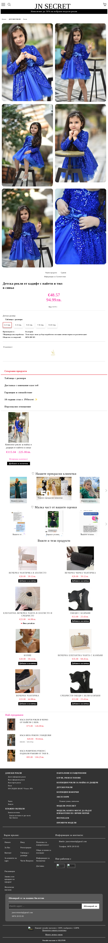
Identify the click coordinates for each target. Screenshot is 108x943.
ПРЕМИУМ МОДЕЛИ (67, 823)
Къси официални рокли (16, 780)
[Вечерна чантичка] (27, 681)
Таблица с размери (14, 319)
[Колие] (27, 641)
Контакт (8, 853)
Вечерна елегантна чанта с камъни (80, 655)
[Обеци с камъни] (80, 598)
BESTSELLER (63, 818)
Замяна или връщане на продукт (10, 879)
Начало (4, 19)
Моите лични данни (54, 935)
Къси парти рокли (14, 783)
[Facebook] (59, 852)
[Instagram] (64, 852)
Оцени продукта (51, 273)
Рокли (25, 19)
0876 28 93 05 (73, 847)
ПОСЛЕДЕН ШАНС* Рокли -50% (20, 789)
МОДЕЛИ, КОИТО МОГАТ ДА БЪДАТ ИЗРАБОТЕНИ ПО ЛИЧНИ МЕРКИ (74, 812)
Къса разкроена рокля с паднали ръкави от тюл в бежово (34, 752)
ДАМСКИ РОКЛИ (13, 773)
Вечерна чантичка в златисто (27, 573)
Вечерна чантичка (27, 695)
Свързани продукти (15, 371)
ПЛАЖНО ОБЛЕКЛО (15, 809)
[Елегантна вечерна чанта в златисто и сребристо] (27, 598)
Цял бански (13, 818)
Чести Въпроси (26, 861)
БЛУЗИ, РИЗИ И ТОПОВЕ (69, 778)
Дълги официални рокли (17, 777)
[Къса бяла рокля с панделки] (11, 740)
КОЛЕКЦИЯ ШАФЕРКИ (68, 792)
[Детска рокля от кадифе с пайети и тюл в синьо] (27, 62)
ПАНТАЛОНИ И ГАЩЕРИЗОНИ (71, 773)
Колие (27, 655)
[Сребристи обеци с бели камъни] (80, 681)
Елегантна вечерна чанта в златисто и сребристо (27, 614)
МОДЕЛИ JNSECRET (66, 806)
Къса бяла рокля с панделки (35, 735)
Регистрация (25, 848)
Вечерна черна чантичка (80, 573)
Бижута (10, 804)
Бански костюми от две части (20, 815)
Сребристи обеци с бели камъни (80, 695)
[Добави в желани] (101, 345)
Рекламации (10, 871)
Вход (22, 842)
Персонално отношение (17, 406)
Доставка (40, 866)
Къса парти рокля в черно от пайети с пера (34, 721)
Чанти (10, 801)
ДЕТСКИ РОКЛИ (15, 19)
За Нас (7, 848)
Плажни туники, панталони (69, 801)
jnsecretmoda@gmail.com (76, 842)
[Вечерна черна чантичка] (80, 558)
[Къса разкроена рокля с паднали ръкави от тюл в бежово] (11, 756)
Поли (10, 786)
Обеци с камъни (80, 613)
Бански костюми (14, 812)
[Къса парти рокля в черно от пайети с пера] (11, 724)
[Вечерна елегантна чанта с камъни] (80, 641)
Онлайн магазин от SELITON (54, 940)
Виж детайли (29, 623)
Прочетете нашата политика (54, 930)
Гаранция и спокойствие (18, 392)
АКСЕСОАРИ (63, 797)
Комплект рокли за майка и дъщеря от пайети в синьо (18, 446)
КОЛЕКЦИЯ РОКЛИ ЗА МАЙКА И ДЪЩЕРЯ (77, 783)
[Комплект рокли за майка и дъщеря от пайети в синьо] (18, 442)
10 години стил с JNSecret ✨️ (20, 399)
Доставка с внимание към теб (21, 385)
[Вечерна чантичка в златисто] (27, 558)
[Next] (105, 490)
